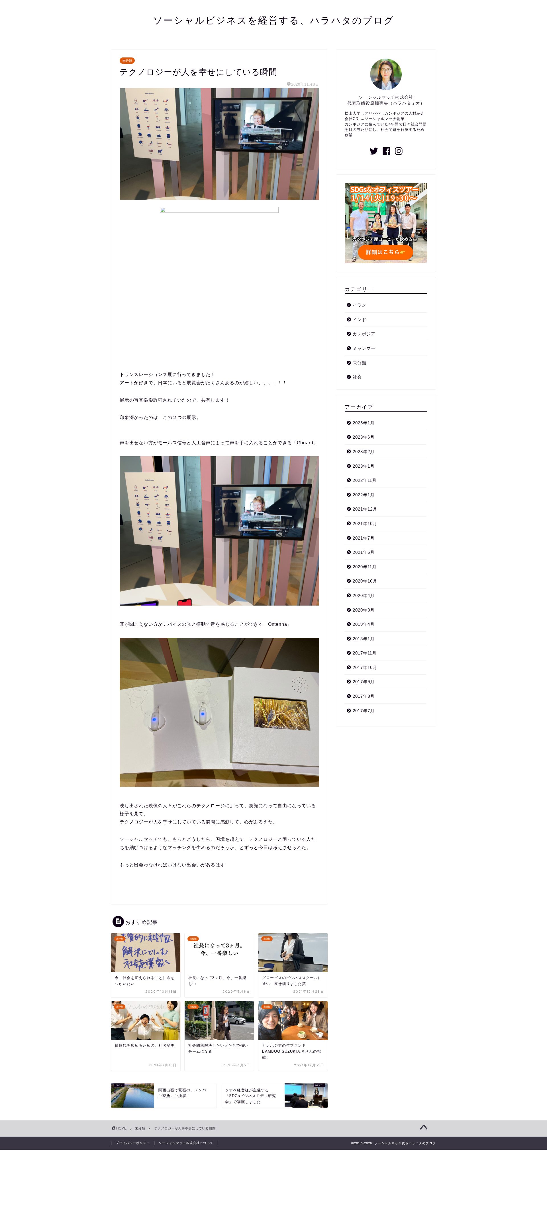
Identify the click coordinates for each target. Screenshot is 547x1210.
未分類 (127, 60)
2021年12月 (365, 509)
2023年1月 (364, 466)
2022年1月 (364, 494)
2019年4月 (364, 624)
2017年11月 (365, 653)
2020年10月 (365, 581)
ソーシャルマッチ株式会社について (186, 1143)
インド (359, 319)
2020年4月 (364, 595)
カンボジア (364, 333)
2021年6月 (364, 552)
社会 (357, 377)
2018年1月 (364, 638)
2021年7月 (364, 538)
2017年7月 (364, 710)
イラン (359, 305)
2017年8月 (364, 696)
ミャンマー (364, 348)
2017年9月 (364, 681)
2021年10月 (365, 523)
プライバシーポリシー (133, 1143)
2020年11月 (365, 566)
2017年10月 (365, 667)
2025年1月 (364, 422)
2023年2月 (364, 451)
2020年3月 (364, 610)
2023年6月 (364, 437)
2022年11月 (365, 480)
